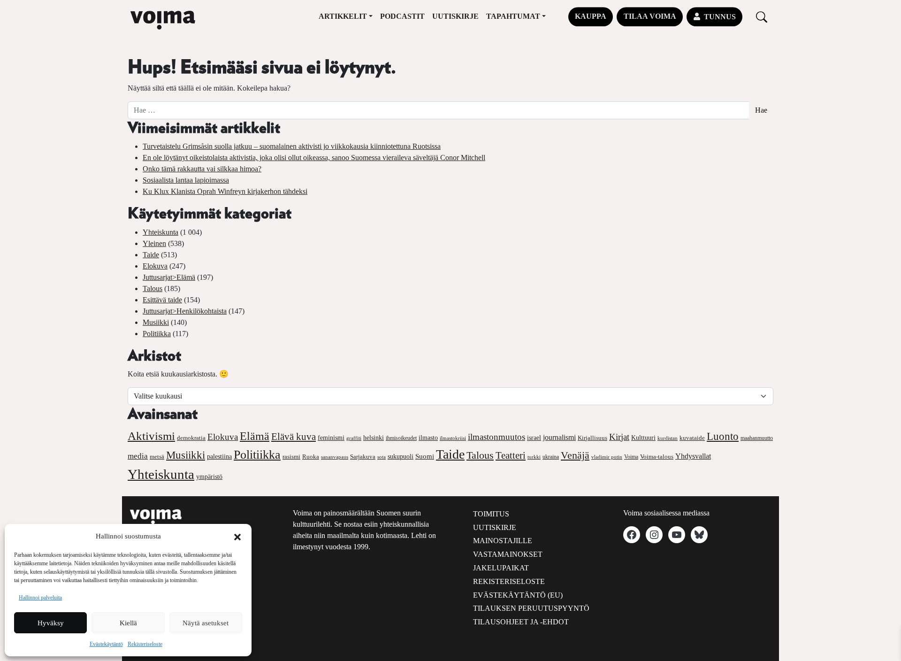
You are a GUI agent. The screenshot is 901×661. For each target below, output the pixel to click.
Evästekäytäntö (106, 644)
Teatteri (511, 455)
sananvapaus (334, 457)
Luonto (723, 436)
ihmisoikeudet (401, 438)
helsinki (373, 437)
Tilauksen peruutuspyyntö (531, 608)
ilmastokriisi (453, 438)
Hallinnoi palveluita (40, 597)
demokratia (191, 438)
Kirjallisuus (592, 437)
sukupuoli (400, 456)
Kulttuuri (643, 437)
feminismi (331, 437)
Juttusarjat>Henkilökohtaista (185, 311)
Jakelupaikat (501, 568)
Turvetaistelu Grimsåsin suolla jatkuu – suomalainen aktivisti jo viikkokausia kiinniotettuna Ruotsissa (292, 146)
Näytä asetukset (206, 623)
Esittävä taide (162, 300)
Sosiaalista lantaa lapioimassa (186, 180)
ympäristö (209, 476)
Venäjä (575, 455)
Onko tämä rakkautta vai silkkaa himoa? (202, 169)
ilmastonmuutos (496, 437)
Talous (152, 288)
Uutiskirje (455, 16)
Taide (151, 255)
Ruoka (310, 456)
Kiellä (128, 623)
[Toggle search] (761, 17)
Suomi (424, 456)
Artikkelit (343, 16)
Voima (631, 456)
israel (534, 437)
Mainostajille (502, 541)
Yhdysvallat (693, 456)
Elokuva (155, 266)
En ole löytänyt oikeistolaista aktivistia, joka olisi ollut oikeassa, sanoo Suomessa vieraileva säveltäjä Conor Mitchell (314, 157)
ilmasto (428, 437)
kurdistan (667, 438)
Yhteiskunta (160, 232)
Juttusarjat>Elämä (169, 277)
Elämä (254, 436)
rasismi (291, 456)
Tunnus (720, 17)
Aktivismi (151, 436)
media (138, 456)
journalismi (559, 437)
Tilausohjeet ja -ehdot (521, 622)
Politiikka (157, 334)
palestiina (219, 456)
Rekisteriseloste (145, 644)
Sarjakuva (362, 456)
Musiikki (156, 322)
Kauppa (590, 16)
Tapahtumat (513, 16)
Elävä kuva (293, 436)
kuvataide (692, 438)
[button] (237, 536)
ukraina (550, 456)
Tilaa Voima (650, 16)
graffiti (353, 438)
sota (381, 457)
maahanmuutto (757, 438)
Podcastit (402, 16)
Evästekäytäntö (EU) (518, 595)
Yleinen (154, 243)
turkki (534, 457)
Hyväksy (51, 623)
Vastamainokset (507, 554)
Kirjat (619, 437)
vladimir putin (606, 457)
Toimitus (491, 514)
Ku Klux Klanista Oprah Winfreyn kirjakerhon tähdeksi (225, 191)
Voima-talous (656, 456)
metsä (157, 456)
